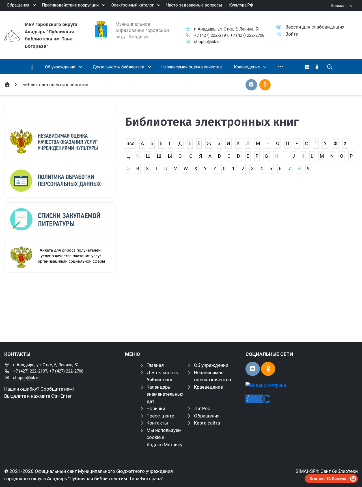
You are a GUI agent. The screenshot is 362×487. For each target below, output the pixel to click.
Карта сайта (207, 423)
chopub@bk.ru (207, 41)
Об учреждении (211, 365)
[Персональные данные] (60, 180)
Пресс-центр (160, 416)
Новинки (155, 408)
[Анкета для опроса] (60, 256)
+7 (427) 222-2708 (247, 35)
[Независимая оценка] (60, 141)
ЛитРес (202, 408)
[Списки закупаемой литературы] (60, 219)
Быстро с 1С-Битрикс (328, 478)
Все (130, 143)
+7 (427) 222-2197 (211, 35)
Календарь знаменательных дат (164, 394)
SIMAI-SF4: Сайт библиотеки (327, 471)
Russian (338, 5)
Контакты (157, 423)
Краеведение (208, 387)
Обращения (206, 416)
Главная (155, 365)
